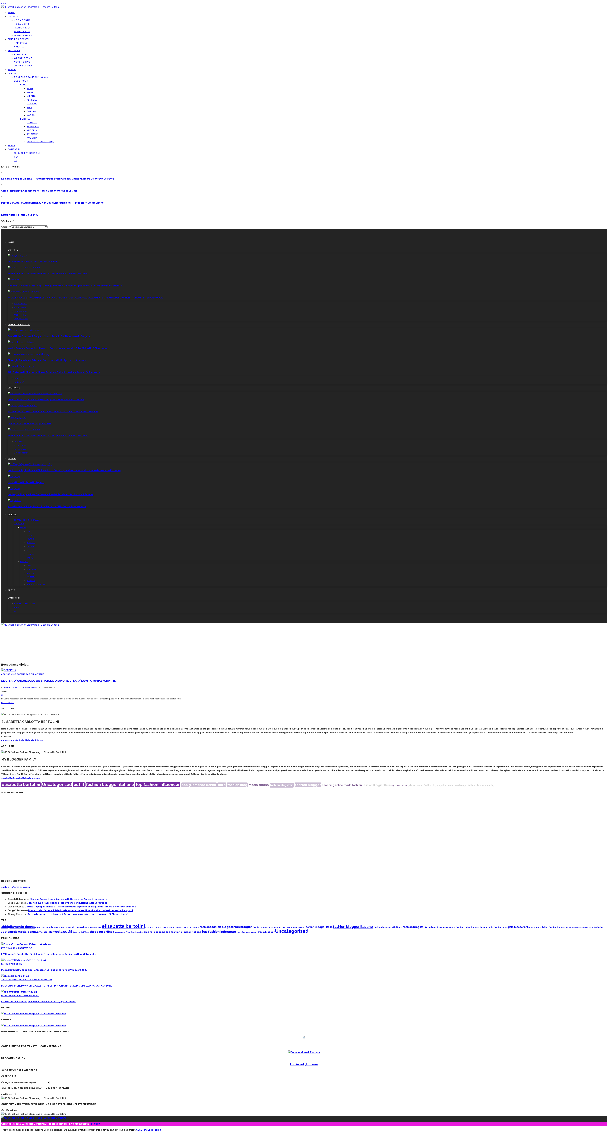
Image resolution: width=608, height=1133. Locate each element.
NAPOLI (31, 115)
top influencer (243, 932)
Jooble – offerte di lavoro (15, 887)
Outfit (40, 674)
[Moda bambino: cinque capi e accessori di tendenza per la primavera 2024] (23, 960)
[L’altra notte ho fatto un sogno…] (14, 476)
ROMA (30, 92)
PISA (29, 107)
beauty (49, 927)
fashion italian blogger (468, 927)
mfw (591, 927)
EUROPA (25, 119)
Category (6, 227)
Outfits (13, 16)
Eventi (12, 69)
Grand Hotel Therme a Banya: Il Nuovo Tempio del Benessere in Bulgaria (49, 336)
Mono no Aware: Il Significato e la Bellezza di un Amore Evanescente (47, 506)
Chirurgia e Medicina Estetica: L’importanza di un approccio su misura (47, 360)
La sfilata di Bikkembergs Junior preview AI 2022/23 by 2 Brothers (38, 1001)
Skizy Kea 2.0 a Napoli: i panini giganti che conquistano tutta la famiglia (66, 903)
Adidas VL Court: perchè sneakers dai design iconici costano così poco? (48, 273)
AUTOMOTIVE (22, 62)
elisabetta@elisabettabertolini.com (20, 778)
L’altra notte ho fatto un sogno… (19, 215)
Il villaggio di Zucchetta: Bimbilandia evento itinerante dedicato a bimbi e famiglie (48, 954)
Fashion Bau (22, 32)
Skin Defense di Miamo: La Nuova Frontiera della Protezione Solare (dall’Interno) (54, 372)
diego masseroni (91, 927)
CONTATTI (14, 149)
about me (40, 927)
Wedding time (23, 58)
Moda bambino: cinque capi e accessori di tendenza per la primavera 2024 (44, 970)
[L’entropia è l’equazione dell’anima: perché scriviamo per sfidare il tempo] (14, 488)
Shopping (14, 51)
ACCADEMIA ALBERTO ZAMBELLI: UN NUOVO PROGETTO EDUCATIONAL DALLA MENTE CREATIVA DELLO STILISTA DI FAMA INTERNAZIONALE (85, 297)
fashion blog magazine (435, 785)
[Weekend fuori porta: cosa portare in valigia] (17, 255)
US (15, 161)
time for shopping (485, 785)
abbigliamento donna (199, 785)
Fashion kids (22, 28)
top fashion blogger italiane (461, 785)
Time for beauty (19, 39)
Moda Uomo (21, 24)
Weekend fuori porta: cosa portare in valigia (33, 261)
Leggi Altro (7, 703)
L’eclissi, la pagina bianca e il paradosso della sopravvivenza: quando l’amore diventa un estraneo (57, 178)
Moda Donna (22, 20)
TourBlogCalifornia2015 (31, 77)
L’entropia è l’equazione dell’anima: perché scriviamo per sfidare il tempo (50, 494)
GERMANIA (33, 126)
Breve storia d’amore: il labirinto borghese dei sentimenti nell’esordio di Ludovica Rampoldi (80, 910)
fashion (357, 785)
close (4, 3)
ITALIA (24, 85)
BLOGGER (17, 674)
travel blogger (266, 932)
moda (347, 785)
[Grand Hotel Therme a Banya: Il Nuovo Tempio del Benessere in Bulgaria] (25, 330)
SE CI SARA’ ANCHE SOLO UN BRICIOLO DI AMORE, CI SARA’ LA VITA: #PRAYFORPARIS (58, 680)
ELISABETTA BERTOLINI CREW (159, 927)
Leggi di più (154, 1130)
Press (11, 145)
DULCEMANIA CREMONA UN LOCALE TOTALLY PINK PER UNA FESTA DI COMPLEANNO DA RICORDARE (56, 985)
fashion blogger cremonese (267, 927)
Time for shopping (134, 932)
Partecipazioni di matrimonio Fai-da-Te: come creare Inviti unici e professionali (53, 411)
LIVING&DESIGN (23, 66)
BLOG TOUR (21, 81)
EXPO (30, 88)
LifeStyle (27, 948)
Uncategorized (57, 784)
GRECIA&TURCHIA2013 (40, 142)
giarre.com (534, 927)
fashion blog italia (281, 785)
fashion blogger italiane (110, 784)
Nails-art (20, 47)
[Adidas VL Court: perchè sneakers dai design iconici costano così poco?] (24, 267)
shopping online (332, 785)
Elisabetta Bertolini (14, 687)
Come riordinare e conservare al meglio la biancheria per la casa (39, 190)
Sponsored (119, 932)
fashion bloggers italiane (387, 927)
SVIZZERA (33, 134)
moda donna (259, 785)
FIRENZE (32, 104)
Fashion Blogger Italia (377, 785)
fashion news (500, 927)
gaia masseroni (415, 785)
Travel (12, 73)
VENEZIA (32, 100)
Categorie (7, 1082)
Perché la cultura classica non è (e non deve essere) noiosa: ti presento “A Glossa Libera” (52, 203)
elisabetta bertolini (21, 784)
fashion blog (237, 785)
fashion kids (486, 927)
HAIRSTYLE (20, 43)
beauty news (59, 927)
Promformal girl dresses (304, 1064)
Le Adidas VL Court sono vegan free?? (29, 423)
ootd (222, 785)
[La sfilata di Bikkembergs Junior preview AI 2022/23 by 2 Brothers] (19, 991)
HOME (11, 13)
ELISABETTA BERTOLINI (28, 153)
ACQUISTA (20, 54)
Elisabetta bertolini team (187, 927)
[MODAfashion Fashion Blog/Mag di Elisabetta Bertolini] (30, 7)
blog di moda (74, 927)
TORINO (31, 111)
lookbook (584, 927)
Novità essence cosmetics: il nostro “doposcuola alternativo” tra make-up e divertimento (59, 348)
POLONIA (32, 138)
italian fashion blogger (554, 927)
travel (253, 932)
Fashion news (23, 35)
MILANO (31, 96)
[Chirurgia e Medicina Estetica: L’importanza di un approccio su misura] (28, 354)
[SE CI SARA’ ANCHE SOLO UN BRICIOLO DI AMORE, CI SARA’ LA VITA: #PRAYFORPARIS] (8, 670)
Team (17, 157)
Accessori (7, 674)
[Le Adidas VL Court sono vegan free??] (17, 417)
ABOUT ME (6, 980)
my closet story (399, 785)
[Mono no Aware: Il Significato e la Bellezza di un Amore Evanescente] (14, 500)
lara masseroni (573, 927)
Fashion (5, 964)
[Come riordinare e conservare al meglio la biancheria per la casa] (35, 393)
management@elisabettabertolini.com (22, 740)
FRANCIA (32, 123)
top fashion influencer (158, 784)
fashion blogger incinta (293, 927)
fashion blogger (308, 785)
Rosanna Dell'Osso (81, 932)
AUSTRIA (32, 130)
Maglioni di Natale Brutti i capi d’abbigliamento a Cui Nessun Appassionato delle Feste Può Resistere (65, 285)
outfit (79, 784)
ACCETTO (141, 1130)
